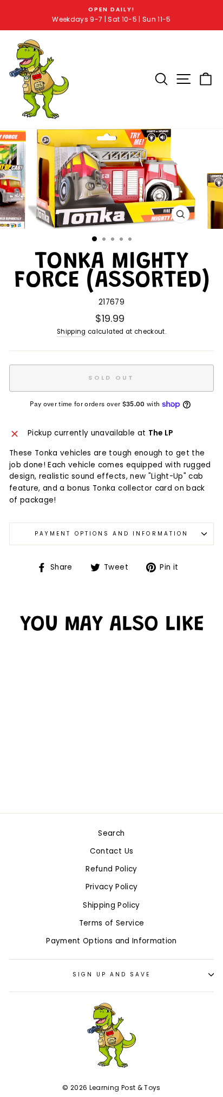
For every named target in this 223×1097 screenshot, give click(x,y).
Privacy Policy (112, 887)
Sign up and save (112, 974)
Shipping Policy (111, 905)
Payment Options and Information (111, 534)
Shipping (71, 331)
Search (111, 833)
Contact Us (111, 851)
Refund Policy (111, 869)
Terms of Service (111, 923)
